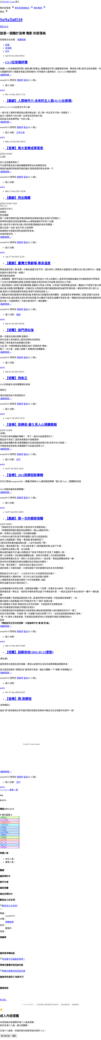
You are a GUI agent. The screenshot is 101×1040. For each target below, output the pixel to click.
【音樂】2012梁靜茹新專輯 (24, 475)
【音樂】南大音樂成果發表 (24, 148)
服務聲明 (75, 1005)
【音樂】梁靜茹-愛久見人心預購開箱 (31, 424)
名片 (7, 51)
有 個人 (3, 1000)
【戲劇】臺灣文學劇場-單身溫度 (27, 263)
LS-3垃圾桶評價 (16, 62)
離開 (14, 1036)
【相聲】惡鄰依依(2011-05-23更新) (29, 652)
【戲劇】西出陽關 (18, 197)
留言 (26, 80)
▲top (2, 90)
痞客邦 (20, 80)
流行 (18, 459)
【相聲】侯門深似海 (19, 330)
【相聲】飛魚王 (16, 378)
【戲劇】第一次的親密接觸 (24, 518)
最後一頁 (13, 790)
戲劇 (18, 314)
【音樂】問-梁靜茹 (18, 698)
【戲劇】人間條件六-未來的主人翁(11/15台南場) (38, 100)
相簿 (7, 45)
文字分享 (20, 132)
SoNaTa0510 (11, 19)
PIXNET (31, 1005)
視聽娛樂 (21, 40)
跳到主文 (4, 27)
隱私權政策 (65, 1005)
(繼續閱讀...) (5, 75)
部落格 (8, 48)
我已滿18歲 (5, 1036)
